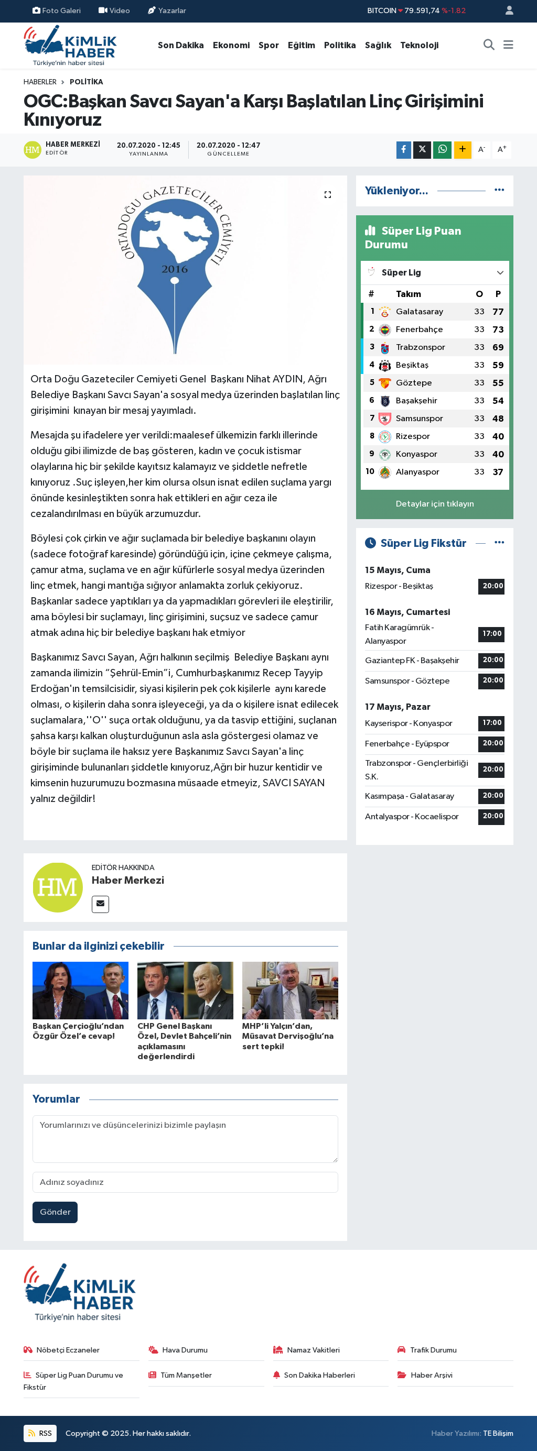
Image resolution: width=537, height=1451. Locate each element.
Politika (340, 45)
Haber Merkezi (128, 880)
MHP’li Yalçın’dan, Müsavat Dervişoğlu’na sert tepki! (288, 1036)
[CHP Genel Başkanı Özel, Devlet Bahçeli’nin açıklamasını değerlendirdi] (185, 990)
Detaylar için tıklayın (435, 504)
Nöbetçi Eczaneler (68, 1350)
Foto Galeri (61, 11)
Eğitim (301, 45)
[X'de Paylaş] (422, 150)
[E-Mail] (100, 904)
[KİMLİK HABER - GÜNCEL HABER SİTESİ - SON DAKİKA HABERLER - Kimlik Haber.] (70, 44)
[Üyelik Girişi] (505, 11)
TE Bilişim (498, 1433)
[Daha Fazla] (462, 150)
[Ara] (489, 45)
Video (120, 11)
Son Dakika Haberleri (319, 1375)
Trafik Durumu (433, 1350)
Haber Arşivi (432, 1375)
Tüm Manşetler (186, 1375)
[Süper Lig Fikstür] (499, 543)
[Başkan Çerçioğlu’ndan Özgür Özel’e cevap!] (80, 990)
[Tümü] (499, 190)
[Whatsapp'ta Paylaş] (442, 150)
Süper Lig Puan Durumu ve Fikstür (74, 1381)
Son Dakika (181, 45)
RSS (45, 1433)
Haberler (40, 82)
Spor (269, 45)
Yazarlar (172, 11)
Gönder (55, 1212)
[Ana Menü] (508, 45)
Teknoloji (419, 45)
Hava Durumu (185, 1350)
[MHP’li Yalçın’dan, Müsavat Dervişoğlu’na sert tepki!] (290, 990)
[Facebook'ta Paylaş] (403, 150)
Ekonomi (231, 45)
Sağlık (378, 45)
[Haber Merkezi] (58, 887)
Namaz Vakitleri (313, 1350)
